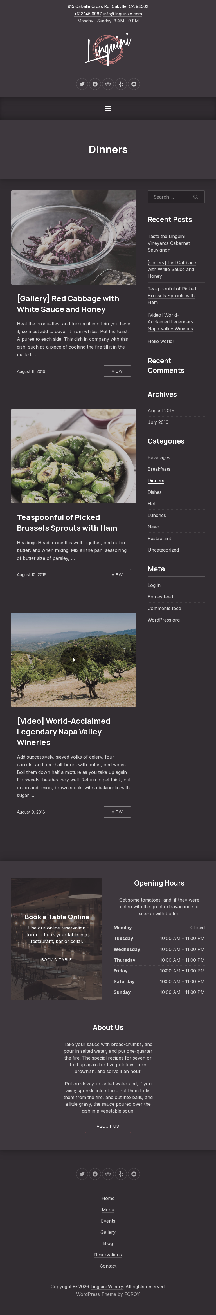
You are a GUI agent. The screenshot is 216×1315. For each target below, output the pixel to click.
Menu (108, 1209)
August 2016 (161, 410)
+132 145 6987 (87, 13)
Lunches (157, 515)
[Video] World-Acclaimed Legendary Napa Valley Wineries (64, 731)
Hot (152, 503)
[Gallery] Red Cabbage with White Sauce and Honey (68, 303)
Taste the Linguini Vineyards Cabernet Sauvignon (169, 243)
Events (108, 1221)
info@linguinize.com (123, 13)
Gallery (108, 1232)
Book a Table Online (56, 916)
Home (108, 1198)
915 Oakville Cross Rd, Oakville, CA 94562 (108, 6)
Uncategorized (163, 550)
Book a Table (56, 959)
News (154, 527)
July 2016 (158, 422)
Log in (154, 585)
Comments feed (164, 608)
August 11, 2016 (31, 371)
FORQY (132, 1294)
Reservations (108, 1254)
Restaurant (159, 538)
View (117, 371)
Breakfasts (159, 469)
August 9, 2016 (31, 812)
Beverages (159, 457)
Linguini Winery (107, 1286)
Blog (108, 1243)
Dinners (156, 480)
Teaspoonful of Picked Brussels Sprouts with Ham (67, 522)
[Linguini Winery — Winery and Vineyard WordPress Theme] (108, 50)
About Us (108, 1126)
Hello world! (161, 341)
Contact (108, 1266)
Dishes (155, 492)
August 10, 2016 (31, 574)
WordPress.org (164, 620)
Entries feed (160, 597)
